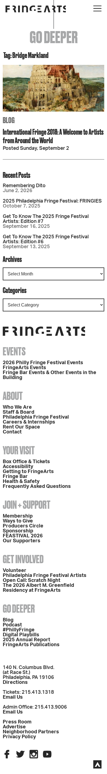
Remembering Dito (24, 185)
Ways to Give (18, 521)
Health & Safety (21, 481)
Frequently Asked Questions (37, 486)
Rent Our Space (21, 427)
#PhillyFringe (19, 630)
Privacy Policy (19, 736)
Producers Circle (23, 526)
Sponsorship (18, 531)
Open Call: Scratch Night (31, 580)
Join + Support (26, 505)
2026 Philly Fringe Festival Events (43, 362)
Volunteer (14, 570)
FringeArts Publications (31, 644)
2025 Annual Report (26, 639)
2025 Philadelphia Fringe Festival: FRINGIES (52, 201)
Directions (15, 682)
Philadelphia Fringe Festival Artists (44, 575)
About (13, 396)
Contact (12, 432)
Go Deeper (19, 608)
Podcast (12, 625)
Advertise (14, 727)
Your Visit (19, 450)
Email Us (13, 697)
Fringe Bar (15, 476)
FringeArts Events (24, 367)
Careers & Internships (29, 422)
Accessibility (18, 466)
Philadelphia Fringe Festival (36, 417)
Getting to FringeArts (28, 471)
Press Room (17, 722)
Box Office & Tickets (26, 461)
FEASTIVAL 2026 (23, 535)
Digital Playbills (21, 634)
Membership (18, 516)
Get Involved (23, 559)
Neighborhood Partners (31, 731)
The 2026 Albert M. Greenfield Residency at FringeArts (38, 588)
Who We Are (17, 407)
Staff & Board (18, 412)
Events (14, 351)
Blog (8, 620)
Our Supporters (21, 540)
